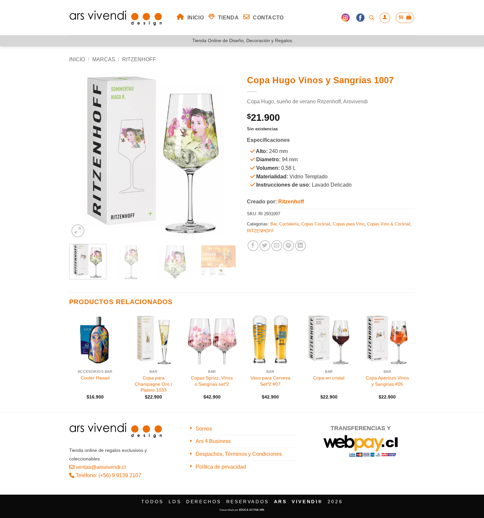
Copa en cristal (328, 377)
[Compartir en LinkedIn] (300, 245)
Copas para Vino (348, 223)
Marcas (103, 59)
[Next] (225, 155)
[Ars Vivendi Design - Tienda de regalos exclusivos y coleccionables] (118, 17)
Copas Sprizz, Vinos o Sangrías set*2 (212, 381)
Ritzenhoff (291, 201)
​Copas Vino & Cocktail (388, 223)
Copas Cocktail (315, 223)
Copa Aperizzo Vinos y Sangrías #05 (387, 381)
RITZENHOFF (139, 59)
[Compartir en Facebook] (253, 245)
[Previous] (81, 155)
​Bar (273, 223)
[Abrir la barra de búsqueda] (371, 18)
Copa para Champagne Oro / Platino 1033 (153, 384)
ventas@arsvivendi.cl (100, 467)
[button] (385, 18)
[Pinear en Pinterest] (288, 245)
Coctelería (289, 223)
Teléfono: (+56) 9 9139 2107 (107, 475)
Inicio (77, 59)
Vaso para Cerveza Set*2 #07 (270, 381)
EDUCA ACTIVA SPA (251, 509)
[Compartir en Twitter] (264, 245)
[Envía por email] (276, 245)
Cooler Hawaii (95, 377)
